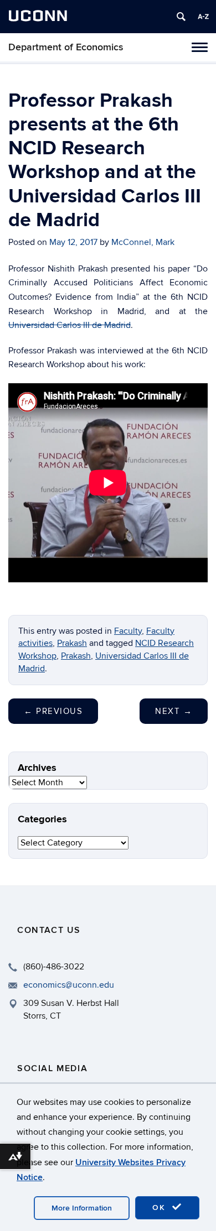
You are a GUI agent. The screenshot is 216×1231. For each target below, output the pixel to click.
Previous (53, 711)
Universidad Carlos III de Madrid (69, 325)
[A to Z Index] (203, 16)
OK (160, 1207)
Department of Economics (66, 47)
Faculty (128, 631)
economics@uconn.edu (68, 984)
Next (173, 711)
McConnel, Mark (142, 242)
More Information (82, 1208)
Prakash (72, 643)
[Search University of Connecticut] (181, 16)
